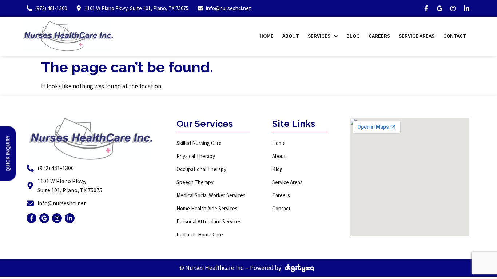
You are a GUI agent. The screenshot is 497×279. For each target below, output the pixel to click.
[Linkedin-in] (466, 8)
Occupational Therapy (201, 169)
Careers (379, 35)
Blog (353, 35)
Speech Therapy (195, 182)
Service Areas (416, 35)
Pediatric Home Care (199, 234)
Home (266, 35)
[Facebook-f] (426, 8)
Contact (454, 35)
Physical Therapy (195, 156)
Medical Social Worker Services (211, 195)
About (290, 35)
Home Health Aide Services (207, 208)
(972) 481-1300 (55, 167)
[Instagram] (453, 8)
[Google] (440, 8)
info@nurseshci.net (61, 203)
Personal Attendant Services (209, 221)
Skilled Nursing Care (199, 143)
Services (319, 35)
